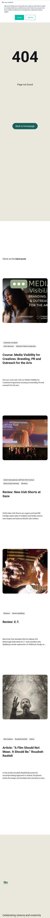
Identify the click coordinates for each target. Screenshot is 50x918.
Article (31, 739)
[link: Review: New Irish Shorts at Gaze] (25, 459)
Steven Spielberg (18, 613)
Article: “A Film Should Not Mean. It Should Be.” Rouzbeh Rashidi (23, 751)
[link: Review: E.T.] (25, 592)
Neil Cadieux (8, 739)
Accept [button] (19, 17)
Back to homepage (25, 126)
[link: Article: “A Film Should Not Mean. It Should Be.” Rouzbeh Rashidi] (25, 718)
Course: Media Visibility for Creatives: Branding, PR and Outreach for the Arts (22, 359)
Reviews (24, 484)
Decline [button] (30, 17)
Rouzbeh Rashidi (21, 739)
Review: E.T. (11, 622)
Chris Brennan (9, 346)
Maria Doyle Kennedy (11, 484)
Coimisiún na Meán (10, 343)
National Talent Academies (26, 346)
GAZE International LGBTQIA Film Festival (19, 480)
